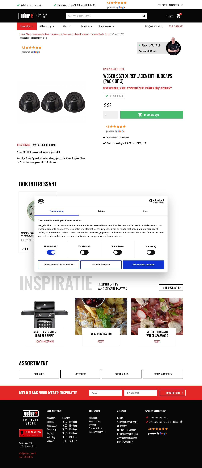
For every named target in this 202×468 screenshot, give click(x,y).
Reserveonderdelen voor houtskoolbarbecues (70, 34)
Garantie (121, 418)
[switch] (84, 252)
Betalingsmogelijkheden (127, 434)
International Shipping (126, 430)
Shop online (25, 26)
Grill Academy (45, 26)
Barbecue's (39, 374)
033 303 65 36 (150, 51)
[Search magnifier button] (144, 16)
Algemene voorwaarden (127, 438)
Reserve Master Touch (100, 34)
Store (65, 26)
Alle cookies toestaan (143, 264)
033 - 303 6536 (26, 457)
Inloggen (169, 16)
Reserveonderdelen (41, 34)
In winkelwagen (151, 115)
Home (21, 34)
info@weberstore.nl (27, 453)
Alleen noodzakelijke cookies (58, 264)
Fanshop (92, 425)
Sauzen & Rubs (121, 374)
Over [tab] (145, 211)
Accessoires (80, 374)
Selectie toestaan (101, 264)
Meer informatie (171, 287)
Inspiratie (85, 26)
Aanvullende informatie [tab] (44, 145)
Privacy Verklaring (125, 442)
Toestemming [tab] (57, 211)
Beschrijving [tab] (23, 145)
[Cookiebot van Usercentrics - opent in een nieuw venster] (151, 201)
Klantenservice (105, 26)
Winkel (28, 34)
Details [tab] (101, 211)
